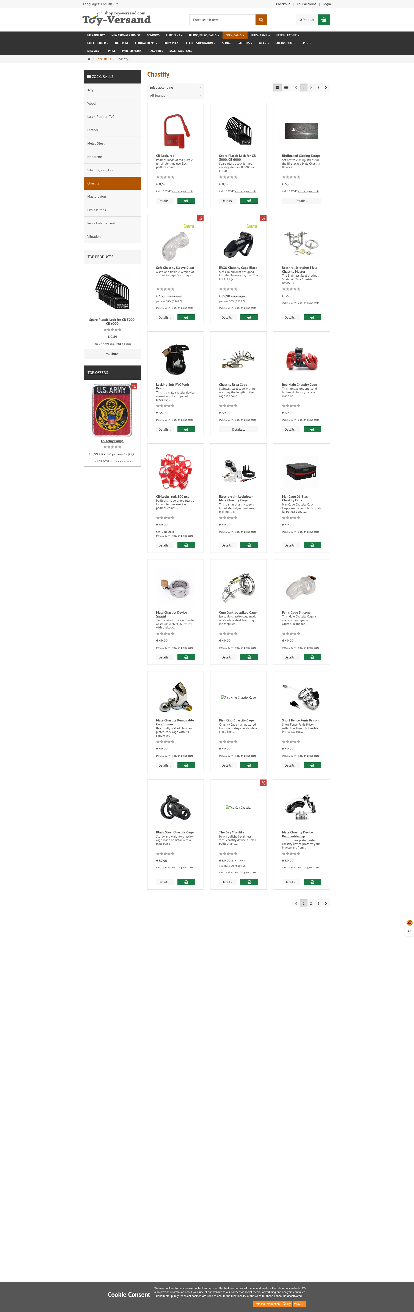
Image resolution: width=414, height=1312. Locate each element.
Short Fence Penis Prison (300, 720)
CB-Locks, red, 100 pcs (172, 496)
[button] (326, 87)
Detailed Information (267, 1304)
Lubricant (173, 35)
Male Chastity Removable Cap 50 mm (175, 722)
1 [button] (304, 87)
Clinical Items (145, 43)
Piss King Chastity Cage (236, 720)
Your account (306, 4)
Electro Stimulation (199, 43)
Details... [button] (164, 200)
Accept (299, 1304)
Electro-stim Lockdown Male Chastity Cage (236, 498)
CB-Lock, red (165, 155)
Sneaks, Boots (285, 43)
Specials (93, 51)
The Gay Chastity (231, 832)
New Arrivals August (125, 35)
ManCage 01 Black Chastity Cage (295, 498)
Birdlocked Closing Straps (301, 155)
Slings (226, 43)
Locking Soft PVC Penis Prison (173, 386)
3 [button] (318, 87)
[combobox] (101, 4)
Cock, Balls (234, 35)
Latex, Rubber (97, 43)
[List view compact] (286, 87)
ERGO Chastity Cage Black (238, 267)
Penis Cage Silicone (296, 612)
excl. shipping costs (182, 191)
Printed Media (132, 51)
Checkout (283, 4)
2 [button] (311, 87)
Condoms (153, 35)
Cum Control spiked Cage (238, 612)
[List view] (277, 87)
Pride (112, 51)
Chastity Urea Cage (233, 384)
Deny (287, 1304)
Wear (263, 43)
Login (327, 4)
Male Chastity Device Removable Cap (297, 834)
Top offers (98, 372)
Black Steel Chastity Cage (175, 832)
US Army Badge (112, 441)
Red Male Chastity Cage (299, 384)
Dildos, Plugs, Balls (203, 35)
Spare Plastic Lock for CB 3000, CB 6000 (237, 157)
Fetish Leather (286, 35)
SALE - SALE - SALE (180, 51)
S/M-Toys (244, 43)
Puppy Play (171, 43)
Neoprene (122, 43)
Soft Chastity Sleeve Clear (175, 267)
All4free (157, 51)
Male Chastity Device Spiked (171, 614)
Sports (306, 43)
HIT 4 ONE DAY (96, 35)
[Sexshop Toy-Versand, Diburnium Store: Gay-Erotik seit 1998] (116, 17)
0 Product (307, 19)
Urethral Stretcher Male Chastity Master (299, 269)
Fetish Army (259, 35)
